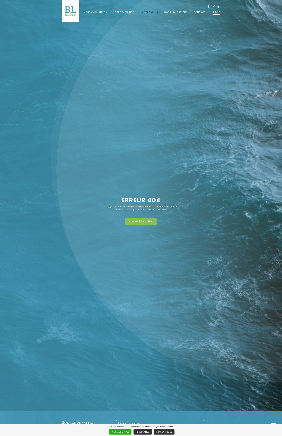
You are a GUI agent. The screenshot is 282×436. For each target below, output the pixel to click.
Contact (199, 12)
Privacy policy (164, 432)
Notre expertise (123, 12)
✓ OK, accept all (120, 432)
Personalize (142, 432)
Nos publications (176, 12)
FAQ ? (216, 12)
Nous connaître (94, 12)
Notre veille (150, 12)
